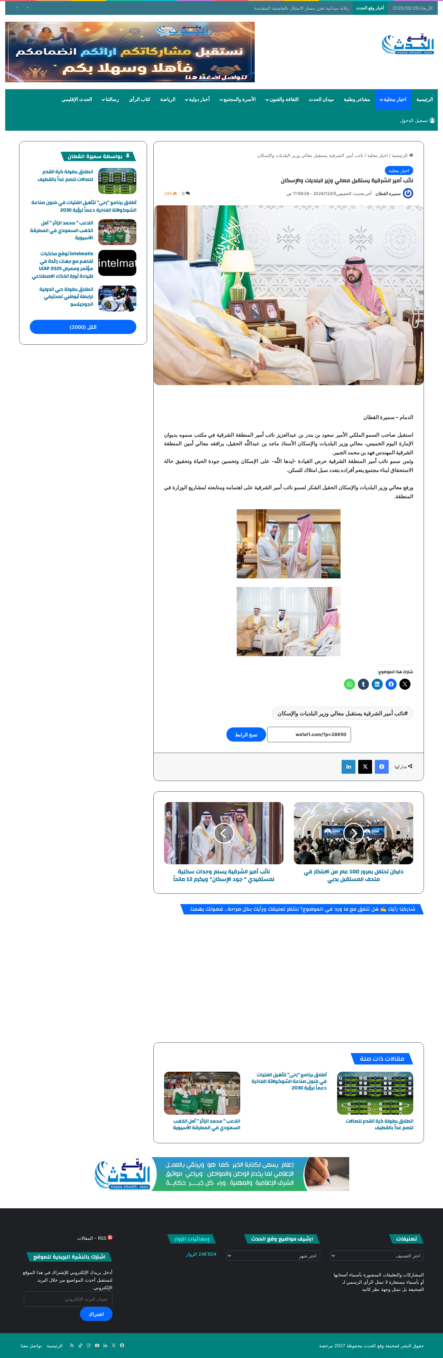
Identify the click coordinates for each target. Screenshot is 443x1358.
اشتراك (96, 1314)
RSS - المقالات (92, 1238)
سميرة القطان (388, 193)
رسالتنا (112, 99)
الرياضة (167, 99)
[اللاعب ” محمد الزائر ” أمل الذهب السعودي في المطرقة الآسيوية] (202, 1093)
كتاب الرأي (140, 99)
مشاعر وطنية (357, 99)
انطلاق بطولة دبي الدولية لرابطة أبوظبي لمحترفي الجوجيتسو (66, 297)
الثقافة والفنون (284, 99)
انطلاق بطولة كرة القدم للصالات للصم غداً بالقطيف (379, 1124)
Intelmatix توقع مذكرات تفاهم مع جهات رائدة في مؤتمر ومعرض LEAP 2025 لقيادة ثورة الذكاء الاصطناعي (62, 265)
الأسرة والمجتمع (240, 99)
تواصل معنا (31, 1345)
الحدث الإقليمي (77, 99)
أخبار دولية (199, 99)
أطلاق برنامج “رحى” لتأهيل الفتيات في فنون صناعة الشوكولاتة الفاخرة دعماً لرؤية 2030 (289, 1081)
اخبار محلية (395, 99)
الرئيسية (424, 99)
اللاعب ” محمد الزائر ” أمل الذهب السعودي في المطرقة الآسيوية (206, 1124)
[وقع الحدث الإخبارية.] (408, 45)
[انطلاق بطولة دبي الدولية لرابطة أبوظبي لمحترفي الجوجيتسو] (117, 298)
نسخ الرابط (246, 734)
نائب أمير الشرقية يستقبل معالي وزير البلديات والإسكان (341, 713)
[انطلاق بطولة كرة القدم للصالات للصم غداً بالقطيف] (375, 1093)
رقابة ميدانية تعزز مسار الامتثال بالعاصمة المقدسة (301, 8)
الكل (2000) (83, 327)
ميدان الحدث (321, 99)
